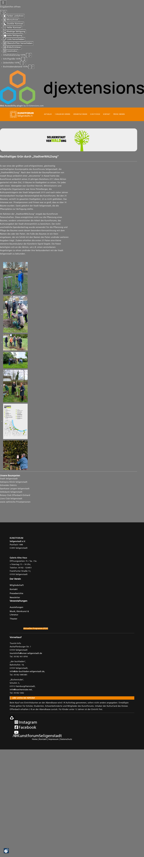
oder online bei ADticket (23, 698)
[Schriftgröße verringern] (22, 59)
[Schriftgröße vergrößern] (25, 59)
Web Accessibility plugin (11, 106)
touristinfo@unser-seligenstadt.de (26, 653)
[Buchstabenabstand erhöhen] (33, 67)
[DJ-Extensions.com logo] (72, 87)
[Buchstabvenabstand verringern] (30, 67)
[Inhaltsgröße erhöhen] (30, 55)
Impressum (53, 739)
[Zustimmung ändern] (6, 850)
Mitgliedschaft (17, 585)
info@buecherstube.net (21, 690)
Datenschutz (66, 739)
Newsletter (15, 598)
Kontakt (14, 589)
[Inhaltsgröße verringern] (27, 55)
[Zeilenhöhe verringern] (21, 63)
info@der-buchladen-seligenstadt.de (27, 672)
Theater (13, 619)
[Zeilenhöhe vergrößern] (24, 63)
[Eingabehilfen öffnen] (3, 2)
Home (34, 739)
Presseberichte (16, 594)
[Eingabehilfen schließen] (5, 12)
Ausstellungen (16, 607)
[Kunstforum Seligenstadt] (22, 114)
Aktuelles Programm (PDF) (35, 629)
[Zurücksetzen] (1, 12)
